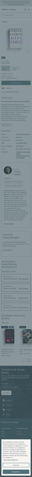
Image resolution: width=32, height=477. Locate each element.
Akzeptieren (16, 472)
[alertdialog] (16, 457)
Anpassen (16, 465)
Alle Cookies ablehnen (10, 460)
